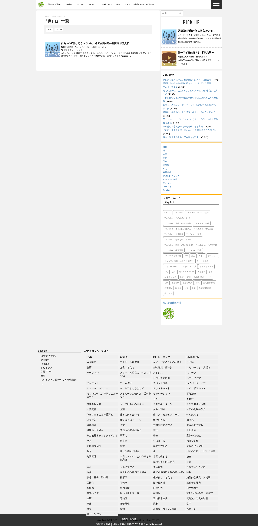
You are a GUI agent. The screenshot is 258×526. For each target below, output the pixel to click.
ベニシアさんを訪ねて (132, 388)
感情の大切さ (94, 446)
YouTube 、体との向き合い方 (177, 229)
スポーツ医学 (193, 378)
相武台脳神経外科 (172, 302)
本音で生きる (160, 456)
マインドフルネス (196, 388)
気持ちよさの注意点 (164, 461)
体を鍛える (192, 414)
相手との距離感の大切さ (133, 472)
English (166, 190)
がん (165, 168)
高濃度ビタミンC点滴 (164, 509)
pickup (59, 29)
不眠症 (190, 399)
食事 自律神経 (205, 288)
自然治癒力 (192, 488)
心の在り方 (159, 440)
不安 (166, 272)
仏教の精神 (159, 409)
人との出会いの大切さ (132, 404)
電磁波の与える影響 (197, 498)
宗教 (155, 435)
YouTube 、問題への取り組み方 (178, 245)
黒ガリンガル (94, 514)
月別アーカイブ (171, 198)
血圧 (89, 498)
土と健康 (191, 430)
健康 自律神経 (170, 277)
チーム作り (126, 383)
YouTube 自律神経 (172, 255)
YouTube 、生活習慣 (173, 250)
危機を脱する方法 (162, 425)
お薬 (89, 367)
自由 (80, 50)
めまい (201, 255)
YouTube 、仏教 (201, 223)
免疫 (182, 277)
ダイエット (93, 383)
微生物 (123, 440)
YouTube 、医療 (193, 234)
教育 (89, 451)
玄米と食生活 (127, 467)
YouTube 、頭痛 (193, 250)
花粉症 (156, 493)
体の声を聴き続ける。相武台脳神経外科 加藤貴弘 (205, 52)
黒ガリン (167, 183)
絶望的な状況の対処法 (198, 477)
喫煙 (155, 430)
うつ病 (190, 362)
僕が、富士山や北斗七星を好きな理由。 (182, 137)
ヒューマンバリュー (97, 388)
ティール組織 (202, 261)
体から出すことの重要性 (100, 414)
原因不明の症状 (194, 425)
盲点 (89, 472)
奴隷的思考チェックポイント (102, 435)
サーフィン (168, 186)
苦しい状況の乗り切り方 (199, 493)
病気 (165, 158)
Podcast (80, 4)
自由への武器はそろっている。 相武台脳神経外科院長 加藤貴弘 (95, 43)
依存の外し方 (160, 420)
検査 (188, 456)
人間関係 (91, 409)
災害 (188, 461)
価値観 (190, 420)
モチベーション (161, 393)
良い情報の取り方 (129, 493)
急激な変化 (192, 440)
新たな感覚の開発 (129, 451)
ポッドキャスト (84, 47)
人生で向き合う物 (196, 404)
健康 (118, 4)
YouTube (178, 212)
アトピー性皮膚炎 (129, 362)
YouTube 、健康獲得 (173, 234)
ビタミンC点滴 (170, 179)
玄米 (166, 282)
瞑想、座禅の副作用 (97, 477)
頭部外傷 (125, 503)
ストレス (158, 372)
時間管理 (91, 456)
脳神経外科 (159, 482)
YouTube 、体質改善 (203, 229)
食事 (165, 154)
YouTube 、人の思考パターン (177, 218)
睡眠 (188, 472)
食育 (89, 509)
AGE (89, 357)
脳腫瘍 (90, 488)
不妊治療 (191, 393)
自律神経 (167, 172)
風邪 (155, 503)
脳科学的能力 (193, 482)
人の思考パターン (162, 404)
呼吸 (165, 150)
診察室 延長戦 (54, 4)
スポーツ (191, 372)
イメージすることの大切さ (167, 362)
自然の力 (158, 488)
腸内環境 (125, 488)
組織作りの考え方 (162, 477)
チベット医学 (160, 383)
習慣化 (90, 482)
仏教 (173, 272)
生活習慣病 (187, 282)
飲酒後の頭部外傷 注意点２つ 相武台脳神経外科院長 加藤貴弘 (211, 30)
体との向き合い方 (171, 176)
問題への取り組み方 (131, 430)
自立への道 (93, 493)
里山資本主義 (160, 498)
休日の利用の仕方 (196, 409)
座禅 (89, 440)
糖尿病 (123, 477)
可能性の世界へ (99, 47)
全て (50, 29)
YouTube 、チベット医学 (197, 212)
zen (186, 255)
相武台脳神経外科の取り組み (168, 472)
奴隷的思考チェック (203, 277)
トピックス (93, 4)
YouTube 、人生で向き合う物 (177, 223)
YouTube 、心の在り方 (206, 245)
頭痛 (165, 161)
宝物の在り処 (193, 435)
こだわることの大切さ (198, 367)
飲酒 (122, 509)
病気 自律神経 (209, 282)
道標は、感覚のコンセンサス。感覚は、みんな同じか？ (189, 112)
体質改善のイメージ (131, 420)
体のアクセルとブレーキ (166, 414)
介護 (122, 409)
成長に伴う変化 (194, 446)
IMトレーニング (161, 357)
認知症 (166, 165)
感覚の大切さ (160, 446)
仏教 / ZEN (107, 4)
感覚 (122, 446)
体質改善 (201, 272)
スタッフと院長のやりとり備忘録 (139, 4)
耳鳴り (123, 482)
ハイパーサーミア (172, 266)
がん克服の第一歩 (162, 367)
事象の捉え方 (94, 404)
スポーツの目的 (161, 378)
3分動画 (68, 4)
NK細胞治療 (192, 357)
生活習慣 (175, 282)
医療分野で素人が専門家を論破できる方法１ (184, 126)
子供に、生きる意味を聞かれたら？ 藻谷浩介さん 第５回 (189, 130)
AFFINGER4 (155, 520)
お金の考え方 (127, 367)
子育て (123, 435)
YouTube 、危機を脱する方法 (177, 239)
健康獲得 (91, 425)
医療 (122, 425)
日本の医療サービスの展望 (200, 451)
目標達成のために (196, 467)
